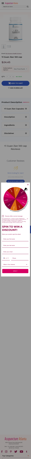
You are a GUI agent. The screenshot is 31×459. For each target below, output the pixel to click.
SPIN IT (15, 271)
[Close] (28, 185)
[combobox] (6, 258)
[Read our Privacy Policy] (27, 219)
